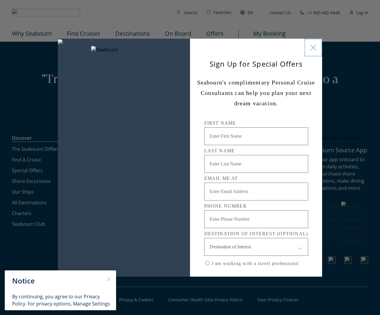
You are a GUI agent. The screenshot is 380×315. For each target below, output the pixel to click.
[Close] (313, 48)
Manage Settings (91, 303)
